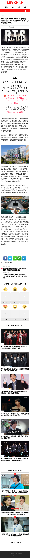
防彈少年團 (9, 262)
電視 (2, 433)
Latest (6, 8)
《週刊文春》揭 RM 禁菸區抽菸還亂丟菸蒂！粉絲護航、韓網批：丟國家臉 (15, 392)
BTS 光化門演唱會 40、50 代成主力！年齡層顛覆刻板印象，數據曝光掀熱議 (14, 459)
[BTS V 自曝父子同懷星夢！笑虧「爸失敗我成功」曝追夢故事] (15, 427)
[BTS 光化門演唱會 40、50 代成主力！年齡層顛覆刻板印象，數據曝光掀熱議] (15, 449)
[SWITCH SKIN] (25, 10)
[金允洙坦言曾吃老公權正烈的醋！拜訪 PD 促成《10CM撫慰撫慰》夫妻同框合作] (15, 503)
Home (15, 556)
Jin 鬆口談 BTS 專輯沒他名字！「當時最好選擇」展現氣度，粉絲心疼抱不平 (15, 414)
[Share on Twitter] (10, 258)
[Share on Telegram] (24, 258)
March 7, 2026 (15, 112)
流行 (13, 8)
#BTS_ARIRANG (15, 98)
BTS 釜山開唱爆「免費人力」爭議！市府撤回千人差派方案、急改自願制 (15, 370)
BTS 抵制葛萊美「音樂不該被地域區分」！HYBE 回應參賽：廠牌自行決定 (14, 347)
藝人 (10, 388)
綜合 (11, 366)
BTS (3, 262)
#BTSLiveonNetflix (16, 96)
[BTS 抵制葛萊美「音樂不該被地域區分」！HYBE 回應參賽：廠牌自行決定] (15, 337)
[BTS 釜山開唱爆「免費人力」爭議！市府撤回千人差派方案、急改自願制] (15, 359)
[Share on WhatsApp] (19, 258)
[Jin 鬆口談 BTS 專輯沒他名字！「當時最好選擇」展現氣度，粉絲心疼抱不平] (15, 404)
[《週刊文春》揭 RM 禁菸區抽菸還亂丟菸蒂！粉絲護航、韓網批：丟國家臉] (15, 382)
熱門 (19, 8)
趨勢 (25, 8)
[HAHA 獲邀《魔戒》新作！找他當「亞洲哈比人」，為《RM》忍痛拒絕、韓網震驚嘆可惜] (15, 481)
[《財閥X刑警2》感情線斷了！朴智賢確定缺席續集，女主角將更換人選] (15, 524)
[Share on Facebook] (5, 258)
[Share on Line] (15, 258)
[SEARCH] (28, 10)
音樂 (2, 343)
